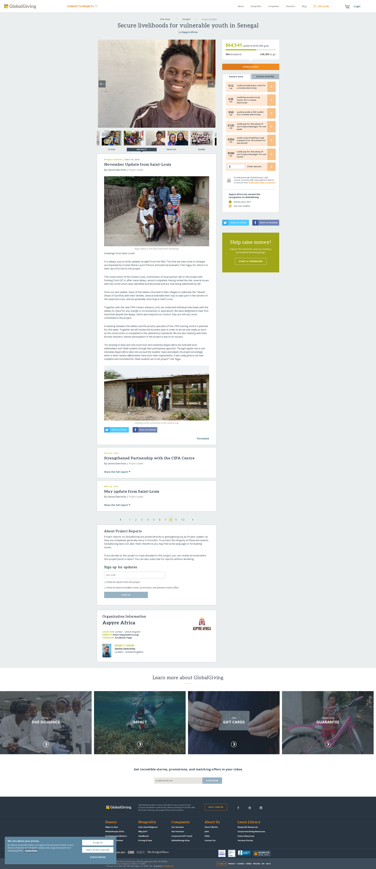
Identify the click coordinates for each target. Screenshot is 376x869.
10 (182, 520)
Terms (249, 864)
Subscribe (212, 780)
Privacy (232, 864)
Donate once (236, 76)
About (241, 6)
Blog (304, 6)
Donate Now (250, 66)
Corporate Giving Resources (251, 831)
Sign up (126, 595)
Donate (80, 6)
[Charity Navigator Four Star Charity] (223, 853)
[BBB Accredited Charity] (245, 853)
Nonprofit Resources (248, 827)
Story (111, 149)
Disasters (290, 6)
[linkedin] (261, 807)
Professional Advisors (116, 836)
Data (268, 864)
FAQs (207, 836)
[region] (60, 850)
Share (201, 149)
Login (357, 6)
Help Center (215, 807)
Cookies (240, 864)
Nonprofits (256, 6)
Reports (142, 149)
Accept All (98, 842)
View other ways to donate (262, 182)
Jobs (207, 831)
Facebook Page (123, 637)
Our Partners (177, 831)
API (263, 864)
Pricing (256, 864)
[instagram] (250, 807)
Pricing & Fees (145, 840)
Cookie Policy (31, 850)
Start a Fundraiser (251, 261)
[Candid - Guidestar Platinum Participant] (233, 853)
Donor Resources (246, 836)
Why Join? (142, 831)
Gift (323, 6)
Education (165, 19)
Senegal (186, 19)
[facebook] (238, 807)
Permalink (203, 438)
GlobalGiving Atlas (180, 840)
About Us (212, 822)
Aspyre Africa (190, 32)
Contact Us (210, 840)
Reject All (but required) (97, 849)
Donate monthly (265, 76)
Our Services (177, 827)
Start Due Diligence (147, 827)
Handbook (143, 836)
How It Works (211, 827)
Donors (111, 822)
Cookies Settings (98, 856)
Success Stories (245, 840)
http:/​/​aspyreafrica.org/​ (126, 634)
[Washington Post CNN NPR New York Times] (146, 853)
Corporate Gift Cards (181, 836)
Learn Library (249, 822)
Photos (171, 149)
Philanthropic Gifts (114, 831)
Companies (273, 6)
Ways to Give (111, 827)
